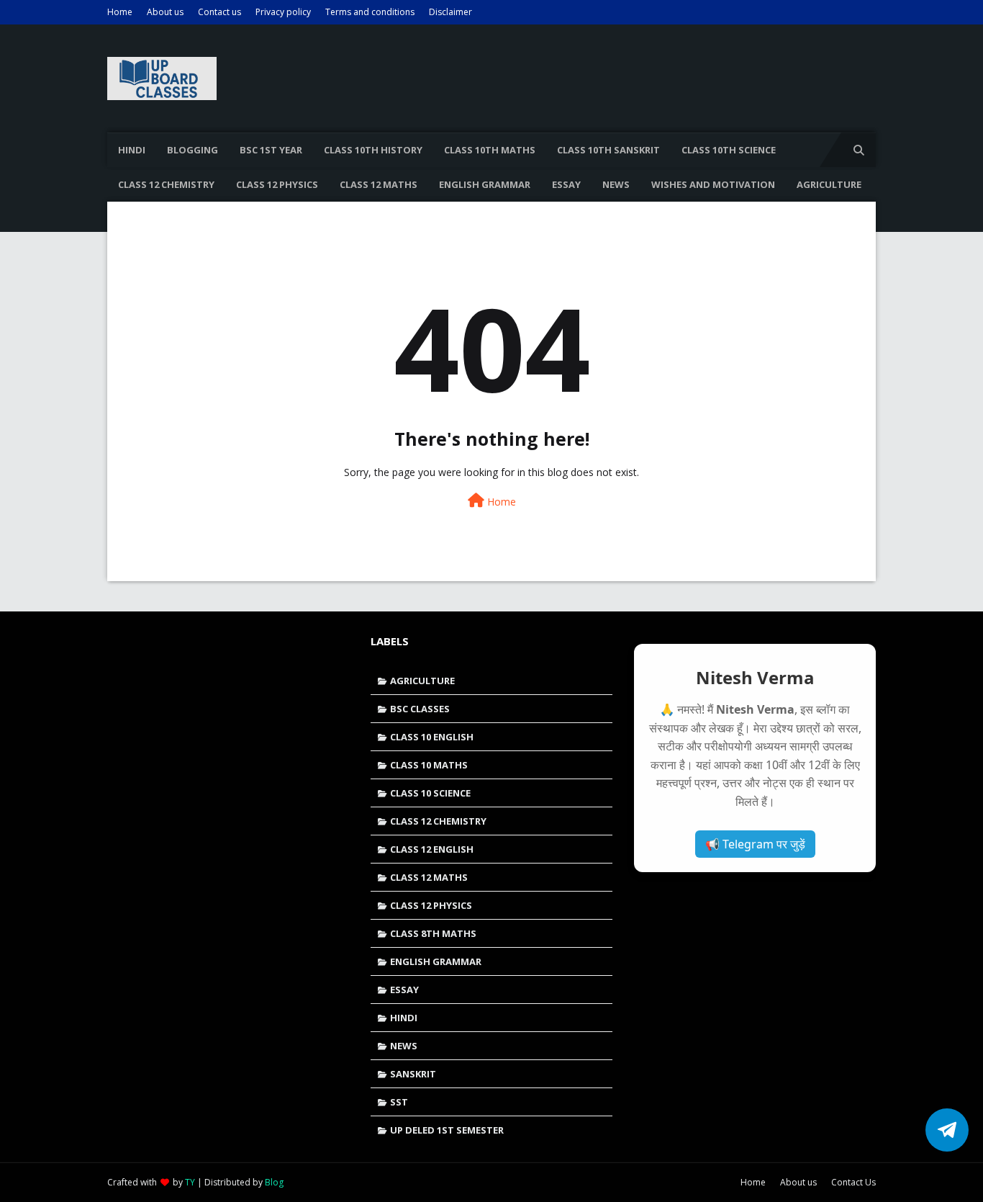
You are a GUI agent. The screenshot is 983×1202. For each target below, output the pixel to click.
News (403, 1045)
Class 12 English (432, 849)
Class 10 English (432, 736)
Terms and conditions (370, 12)
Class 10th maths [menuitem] (489, 149)
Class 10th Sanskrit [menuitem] (608, 149)
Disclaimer (450, 12)
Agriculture (422, 680)
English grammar (435, 961)
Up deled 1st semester (447, 1129)
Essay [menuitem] (566, 184)
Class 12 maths (429, 877)
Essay (404, 989)
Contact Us (853, 1182)
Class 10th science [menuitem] (728, 149)
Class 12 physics (431, 905)
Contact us (219, 12)
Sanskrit (413, 1073)
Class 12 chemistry (438, 821)
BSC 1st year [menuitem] (271, 149)
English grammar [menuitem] (484, 184)
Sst (399, 1101)
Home (119, 12)
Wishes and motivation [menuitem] (713, 184)
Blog (274, 1182)
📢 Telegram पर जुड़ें (755, 844)
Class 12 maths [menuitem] (378, 184)
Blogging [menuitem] (192, 149)
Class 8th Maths (433, 933)
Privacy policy (283, 12)
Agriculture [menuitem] (829, 184)
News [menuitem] (616, 184)
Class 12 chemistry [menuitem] (166, 184)
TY (190, 1182)
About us (165, 12)
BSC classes (420, 708)
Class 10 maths (429, 764)
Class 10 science (430, 792)
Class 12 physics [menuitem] (277, 184)
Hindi (403, 1017)
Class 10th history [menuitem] (373, 149)
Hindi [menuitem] (131, 149)
